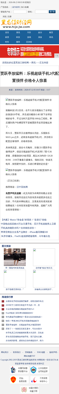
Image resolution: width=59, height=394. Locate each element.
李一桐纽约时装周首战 (14, 268)
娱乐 (40, 32)
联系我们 (17, 352)
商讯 (51, 37)
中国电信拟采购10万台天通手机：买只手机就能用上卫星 (28, 224)
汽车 (29, 32)
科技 (18, 37)
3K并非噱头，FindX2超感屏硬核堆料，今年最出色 (25, 236)
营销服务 (29, 352)
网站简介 (5, 352)
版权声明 (53, 352)
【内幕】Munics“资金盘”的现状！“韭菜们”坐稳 (23, 220)
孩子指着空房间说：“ (15, 289)
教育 (51, 32)
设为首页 (16, 7)
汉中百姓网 (22, 187)
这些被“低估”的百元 (44, 268)
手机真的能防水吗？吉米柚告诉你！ (18, 228)
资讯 (18, 32)
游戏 (29, 37)
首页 (7, 32)
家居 (7, 37)
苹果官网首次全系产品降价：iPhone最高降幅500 (24, 232)
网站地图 (27, 356)
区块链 (29, 42)
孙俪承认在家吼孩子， (44, 289)
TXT (33, 356)
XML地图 (41, 352)
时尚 (7, 42)
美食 (40, 37)
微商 (18, 42)
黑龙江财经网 (22, 62)
